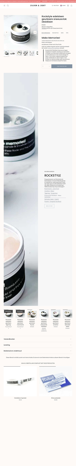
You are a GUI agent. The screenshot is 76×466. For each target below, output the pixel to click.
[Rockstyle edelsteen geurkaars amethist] (55, 314)
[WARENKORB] (71, 5)
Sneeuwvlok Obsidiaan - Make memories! (52, 196)
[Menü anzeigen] (4, 5)
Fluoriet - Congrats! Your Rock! (52, 201)
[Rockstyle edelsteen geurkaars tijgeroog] (8, 314)
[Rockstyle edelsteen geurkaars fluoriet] (32, 314)
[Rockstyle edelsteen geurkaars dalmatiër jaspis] (67, 314)
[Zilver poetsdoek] (55, 381)
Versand (44, 28)
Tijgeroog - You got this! (50, 193)
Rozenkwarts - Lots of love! (51, 188)
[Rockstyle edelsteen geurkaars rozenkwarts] (20, 314)
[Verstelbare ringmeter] (20, 381)
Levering (7, 345)
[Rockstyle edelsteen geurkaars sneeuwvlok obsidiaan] (44, 314)
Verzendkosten (9, 339)
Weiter (35, 32)
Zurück (6, 32)
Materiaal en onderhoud (13, 351)
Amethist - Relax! (49, 191)
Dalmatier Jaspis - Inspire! (51, 199)
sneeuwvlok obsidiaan (54, 48)
